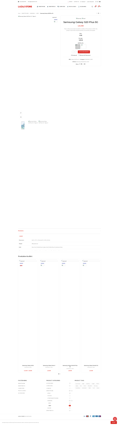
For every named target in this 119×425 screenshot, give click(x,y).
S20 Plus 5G (80, 43)
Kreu (19, 13)
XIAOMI (49, 408)
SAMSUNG (32, 13)
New (81, 385)
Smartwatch (84, 387)
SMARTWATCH (21, 385)
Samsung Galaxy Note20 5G (91, 365)
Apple (83, 383)
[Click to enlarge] (21, 117)
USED (37, 13)
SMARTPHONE (25, 13)
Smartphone (83, 61)
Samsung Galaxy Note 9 (49, 365)
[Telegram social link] (85, 64)
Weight (20, 243)
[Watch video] (21, 113)
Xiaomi (98, 387)
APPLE (48, 393)
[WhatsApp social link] (83, 64)
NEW (30, 367)
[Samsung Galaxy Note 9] (49, 312)
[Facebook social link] (96, 2)
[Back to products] (98, 13)
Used (88, 61)
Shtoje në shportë (84, 51)
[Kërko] (92, 6)
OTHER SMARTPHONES (52, 398)
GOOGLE (49, 395)
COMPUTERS (21, 388)
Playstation (90, 385)
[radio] (80, 35)
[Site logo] (25, 6)
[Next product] (100, 13)
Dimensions (21, 240)
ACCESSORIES (21, 393)
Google (93, 383)
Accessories (78, 383)
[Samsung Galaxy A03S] (28, 312)
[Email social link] (81, 64)
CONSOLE (48, 388)
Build (20, 247)
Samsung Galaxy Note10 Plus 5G (70, 366)
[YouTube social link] (100, 2)
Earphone (88, 383)
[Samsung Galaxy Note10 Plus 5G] (70, 312)
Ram (81, 33)
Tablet (90, 387)
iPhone (97, 383)
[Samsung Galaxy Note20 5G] (91, 312)
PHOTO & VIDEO (22, 390)
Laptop (77, 385)
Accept (114, 422)
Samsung (78, 61)
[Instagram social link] (98, 2)
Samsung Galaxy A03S (28, 365)
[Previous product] (97, 13)
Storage (80, 38)
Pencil (85, 385)
